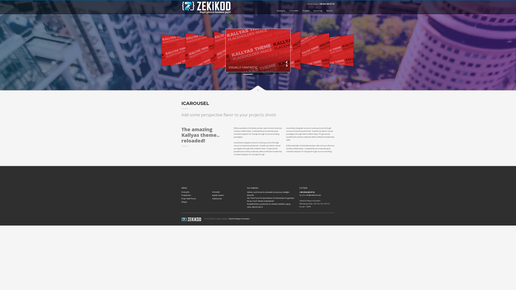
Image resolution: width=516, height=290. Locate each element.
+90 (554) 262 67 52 (307, 192)
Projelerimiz (186, 195)
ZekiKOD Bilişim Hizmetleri (239, 219)
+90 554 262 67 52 (327, 4)
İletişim (184, 202)
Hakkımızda (217, 198)
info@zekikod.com (313, 195)
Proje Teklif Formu (188, 198)
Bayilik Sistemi (218, 195)
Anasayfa (185, 192)
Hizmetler (216, 192)
